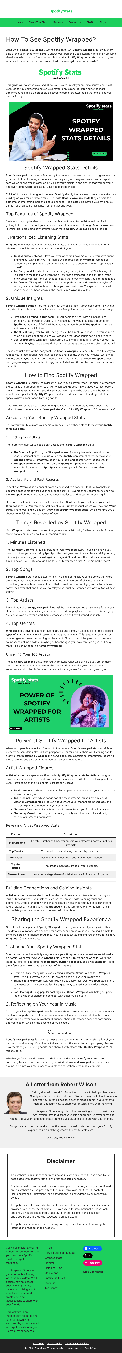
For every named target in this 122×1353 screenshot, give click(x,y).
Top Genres (51, 1288)
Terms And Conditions (77, 1343)
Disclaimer (38, 1343)
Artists (49, 1247)
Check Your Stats (38, 22)
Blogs (103, 22)
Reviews (58, 22)
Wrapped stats (53, 1257)
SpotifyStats (61, 11)
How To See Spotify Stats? (61, 1252)
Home (20, 22)
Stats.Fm (50, 1283)
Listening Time (53, 1267)
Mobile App (51, 1272)
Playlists (49, 1262)
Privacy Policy (54, 1343)
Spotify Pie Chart (55, 1278)
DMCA (90, 22)
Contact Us (75, 22)
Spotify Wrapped (83, 49)
